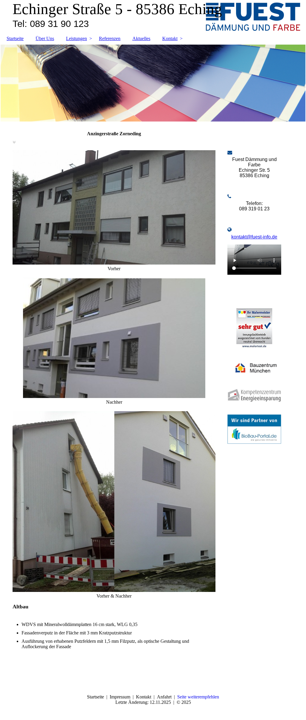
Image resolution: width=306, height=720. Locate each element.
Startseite (15, 38)
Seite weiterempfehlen (198, 696)
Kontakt (170, 38)
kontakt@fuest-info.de (254, 236)
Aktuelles (141, 38)
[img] (153, 83)
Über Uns (45, 38)
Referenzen (109, 38)
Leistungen (76, 38)
